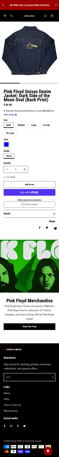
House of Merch (17, 441)
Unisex (9, 156)
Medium (21, 125)
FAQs (6, 399)
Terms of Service (12, 404)
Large (33, 125)
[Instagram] (11, 426)
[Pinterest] (18, 426)
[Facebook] (4, 426)
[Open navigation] (7, 15)
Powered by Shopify (33, 441)
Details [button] (7, 213)
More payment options (29, 199)
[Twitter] (24, 426)
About (7, 393)
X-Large (46, 125)
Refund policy (11, 410)
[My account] (45, 15)
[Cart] (52, 15)
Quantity (7, 163)
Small (8, 125)
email (8, 377)
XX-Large (10, 133)
